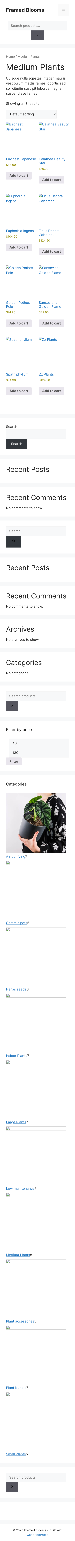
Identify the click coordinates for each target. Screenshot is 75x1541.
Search (11, 427)
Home (10, 56)
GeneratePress (37, 1535)
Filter (13, 761)
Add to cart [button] (18, 176)
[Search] (37, 35)
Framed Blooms (25, 10)
